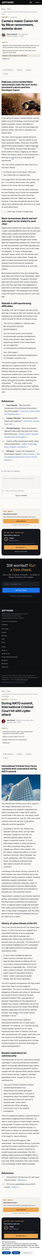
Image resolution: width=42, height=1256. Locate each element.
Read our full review (21, 551)
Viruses (4, 632)
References (6, 58)
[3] (37, 147)
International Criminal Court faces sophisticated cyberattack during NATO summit (18, 732)
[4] (12, 159)
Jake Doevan (11, 720)
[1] (17, 138)
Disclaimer (5, 660)
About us (4, 650)
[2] (3, 147)
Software (4, 635)
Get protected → (21, 547)
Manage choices (27, 1253)
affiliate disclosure (22, 679)
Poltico (14, 1187)
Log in (37, 2)
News (9, 9)
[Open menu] (31, 2)
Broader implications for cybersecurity (15, 739)
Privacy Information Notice (10, 657)
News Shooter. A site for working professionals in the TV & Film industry (22, 457)
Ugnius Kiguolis (12, 34)
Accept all (6, 1253)
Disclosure (5, 663)
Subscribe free (21, 521)
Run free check (21, 590)
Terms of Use (6, 653)
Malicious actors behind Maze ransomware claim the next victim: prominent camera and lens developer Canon (21, 46)
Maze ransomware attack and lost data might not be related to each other (19, 51)
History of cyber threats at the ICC (14, 736)
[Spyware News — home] (8, 2)
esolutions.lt (13, 621)
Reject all (16, 1253)
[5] (12, 382)
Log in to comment (21, 495)
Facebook (5, 624)
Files (3, 639)
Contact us (5, 667)
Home (3, 9)
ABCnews (21, 1180)
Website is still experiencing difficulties (15, 55)
